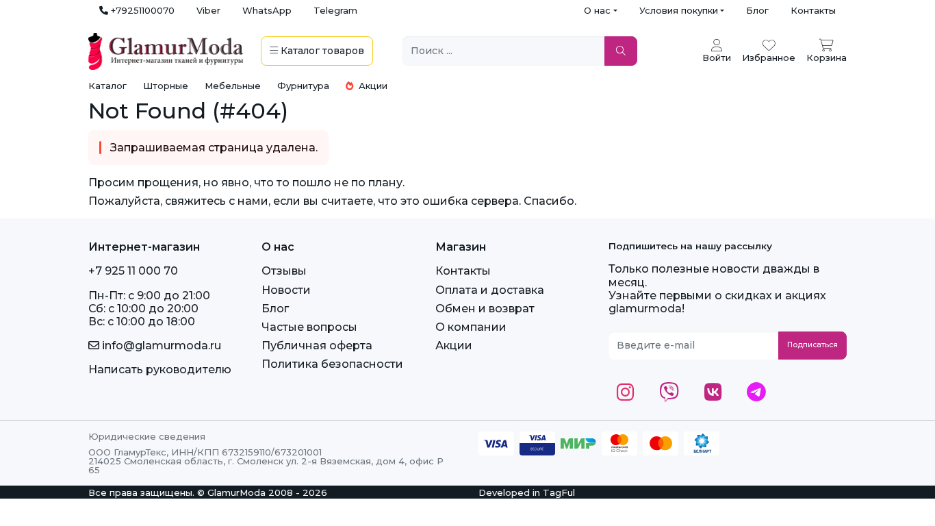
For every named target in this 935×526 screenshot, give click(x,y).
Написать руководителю (159, 369)
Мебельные (233, 85)
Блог (757, 10)
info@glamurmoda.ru (160, 345)
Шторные (165, 85)
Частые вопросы (309, 327)
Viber (208, 10)
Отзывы (284, 270)
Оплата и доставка (489, 290)
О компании (471, 327)
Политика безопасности (332, 364)
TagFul (559, 492)
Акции (371, 85)
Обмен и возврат (485, 308)
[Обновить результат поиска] (620, 51)
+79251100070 (141, 10)
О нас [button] (597, 10)
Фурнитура (303, 85)
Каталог (107, 85)
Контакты (813, 10)
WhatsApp (267, 10)
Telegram (335, 10)
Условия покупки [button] (678, 10)
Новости (286, 290)
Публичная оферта (316, 345)
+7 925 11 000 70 (133, 270)
